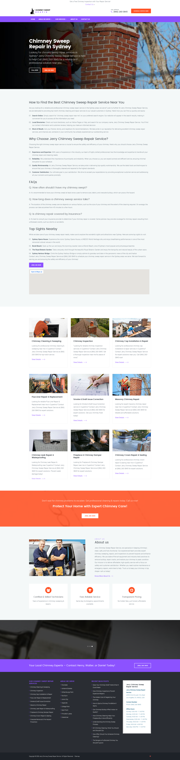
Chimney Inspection (36, 691)
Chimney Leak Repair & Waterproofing (42, 709)
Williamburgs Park (67, 692)
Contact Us (89, 4)
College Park (66, 706)
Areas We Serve (44, 19)
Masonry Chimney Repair (38, 705)
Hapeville (64, 703)
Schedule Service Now (141, 11)
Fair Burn (65, 696)
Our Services (60, 19)
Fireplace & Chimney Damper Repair (41, 712)
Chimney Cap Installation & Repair (41, 694)
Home (33, 19)
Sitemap (77, 756)
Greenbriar (65, 717)
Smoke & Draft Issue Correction (40, 701)
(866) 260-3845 (120, 11)
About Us (74, 19)
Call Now (34, 70)
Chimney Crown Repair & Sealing (40, 716)
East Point (65, 710)
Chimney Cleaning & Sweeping (40, 687)
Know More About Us (102, 576)
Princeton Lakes (67, 714)
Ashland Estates (67, 688)
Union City (65, 699)
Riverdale (65, 685)
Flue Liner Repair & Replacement (40, 698)
